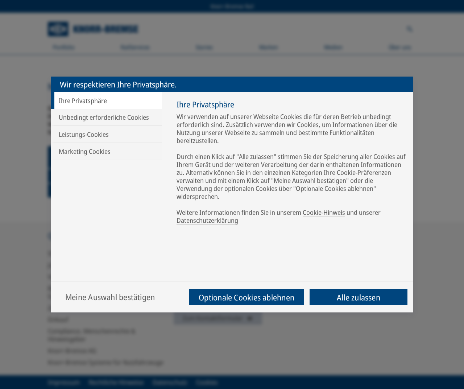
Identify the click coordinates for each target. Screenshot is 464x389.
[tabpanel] (291, 163)
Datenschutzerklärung (207, 220)
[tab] (106, 100)
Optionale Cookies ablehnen (246, 297)
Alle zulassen (358, 297)
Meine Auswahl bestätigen (110, 296)
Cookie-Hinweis (324, 212)
